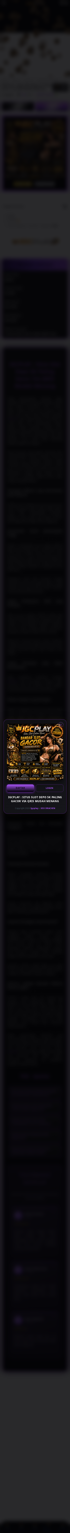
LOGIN (49, 788)
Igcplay (34, 808)
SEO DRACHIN (48, 808)
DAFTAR (20, 787)
